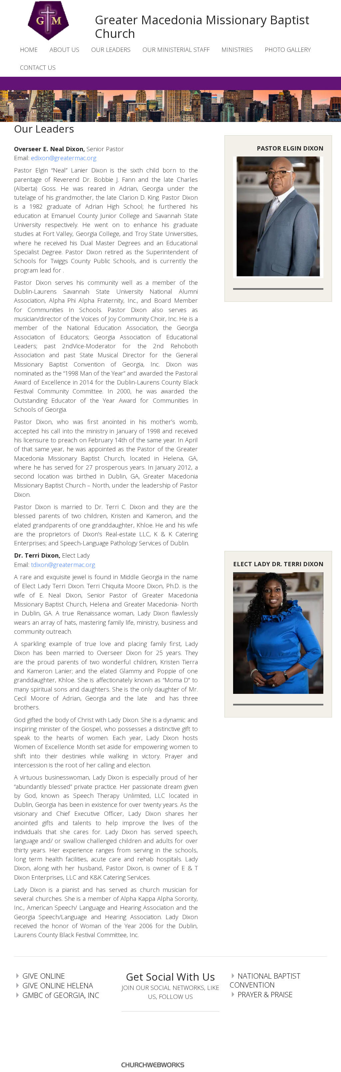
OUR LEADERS (111, 50)
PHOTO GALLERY (288, 50)
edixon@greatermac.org (63, 158)
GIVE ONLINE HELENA (57, 985)
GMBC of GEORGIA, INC (60, 995)
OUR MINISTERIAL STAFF (176, 50)
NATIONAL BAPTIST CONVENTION (265, 980)
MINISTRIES (237, 50)
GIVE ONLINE (43, 976)
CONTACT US (38, 67)
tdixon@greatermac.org (63, 565)
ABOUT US (64, 50)
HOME (29, 50)
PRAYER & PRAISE (265, 994)
